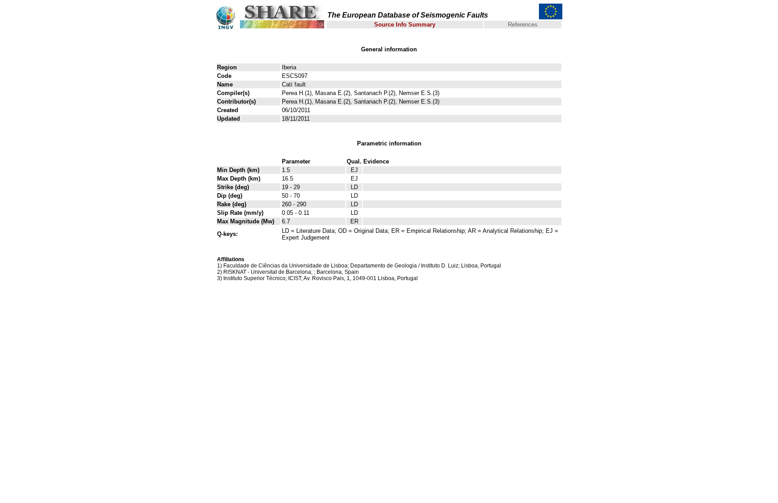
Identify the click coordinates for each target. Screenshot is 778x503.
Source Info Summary (404, 24)
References (523, 24)
